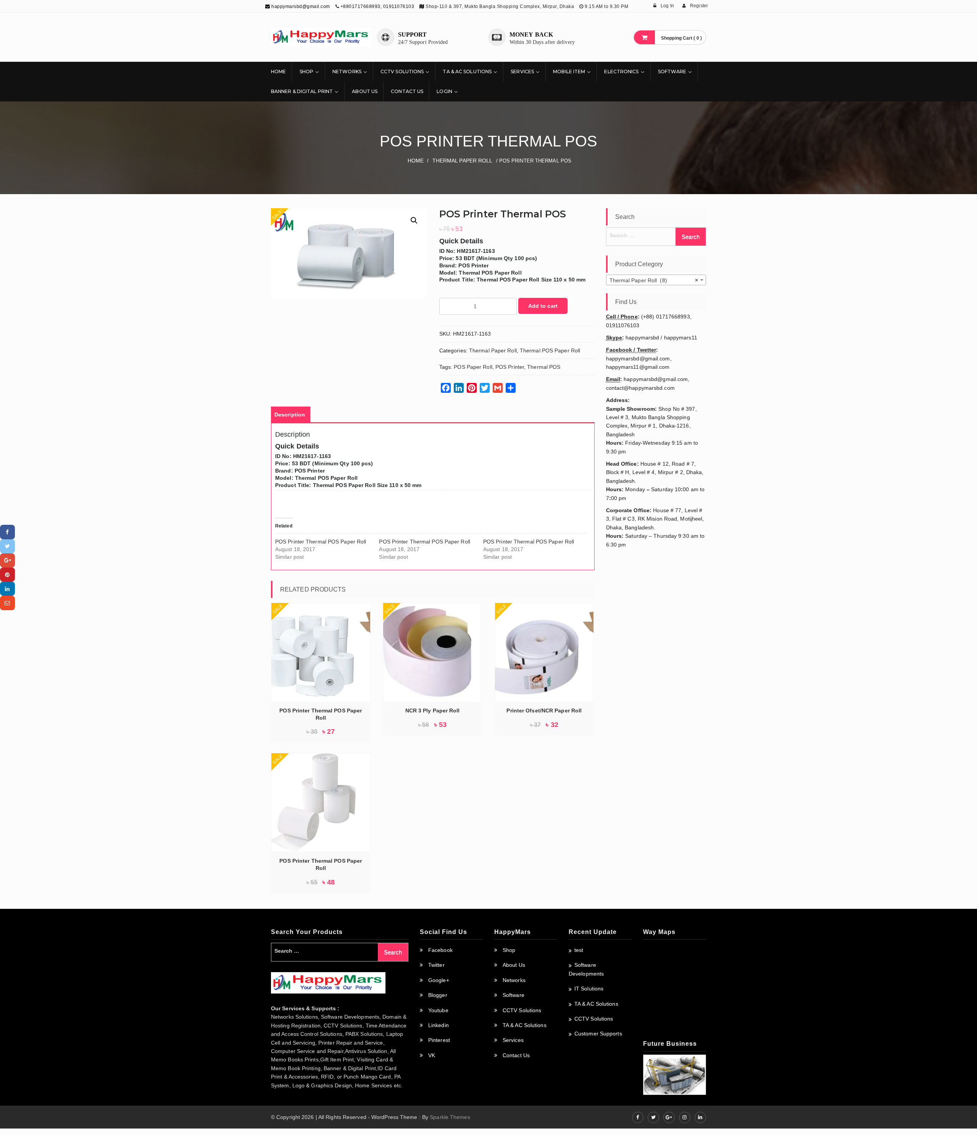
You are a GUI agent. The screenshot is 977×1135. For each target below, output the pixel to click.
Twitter (436, 965)
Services (522, 71)
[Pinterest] (7, 575)
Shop (306, 71)
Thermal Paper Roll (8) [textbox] (653, 280)
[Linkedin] (7, 589)
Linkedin (438, 1025)
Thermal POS (543, 367)
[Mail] (7, 603)
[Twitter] (7, 546)
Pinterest (439, 1040)
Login (444, 91)
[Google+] (7, 560)
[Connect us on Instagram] (684, 1117)
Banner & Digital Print (302, 91)
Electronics (621, 71)
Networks (346, 71)
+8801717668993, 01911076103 (377, 6)
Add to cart (543, 306)
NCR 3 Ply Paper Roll (432, 710)
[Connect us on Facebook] (637, 1117)
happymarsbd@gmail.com (300, 6)
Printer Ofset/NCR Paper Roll (544, 710)
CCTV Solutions (402, 71)
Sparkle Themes (450, 1117)
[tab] (289, 415)
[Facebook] (7, 532)
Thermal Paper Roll (462, 161)
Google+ (438, 980)
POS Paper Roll (473, 367)
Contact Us (407, 91)
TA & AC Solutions (467, 71)
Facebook (440, 950)
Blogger (437, 995)
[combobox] (656, 280)
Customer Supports (598, 1034)
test (578, 950)
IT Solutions (588, 988)
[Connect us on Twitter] (653, 1117)
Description (289, 415)
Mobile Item (569, 71)
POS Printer (509, 367)
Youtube (438, 1010)
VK (431, 1055)
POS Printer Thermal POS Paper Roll (320, 542)
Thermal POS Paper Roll (550, 350)
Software (672, 71)
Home (278, 71)
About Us (364, 91)
